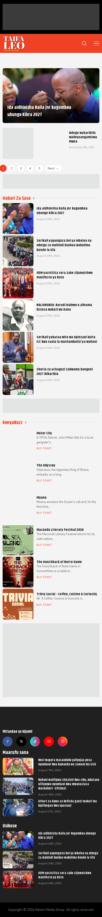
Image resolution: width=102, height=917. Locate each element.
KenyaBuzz (13, 422)
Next (53, 168)
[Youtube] (49, 741)
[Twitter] (21, 741)
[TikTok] (35, 741)
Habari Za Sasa (17, 198)
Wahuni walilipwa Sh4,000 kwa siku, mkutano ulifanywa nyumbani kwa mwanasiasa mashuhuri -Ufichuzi (68, 784)
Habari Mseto (21, 101)
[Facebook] (7, 741)
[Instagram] (62, 741)
